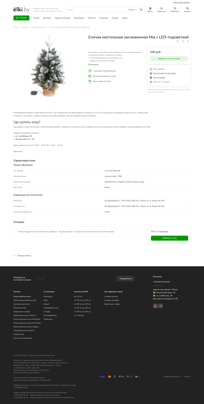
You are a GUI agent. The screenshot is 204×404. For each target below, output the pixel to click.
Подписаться (126, 278)
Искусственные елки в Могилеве (27, 323)
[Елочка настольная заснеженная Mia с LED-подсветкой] (48, 67)
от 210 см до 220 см (82, 308)
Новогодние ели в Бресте (24, 330)
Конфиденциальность (172, 376)
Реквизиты (48, 319)
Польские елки (19, 308)
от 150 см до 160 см (82, 300)
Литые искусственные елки (24, 300)
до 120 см (78, 296)
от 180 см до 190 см (82, 304)
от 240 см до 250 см (82, 311)
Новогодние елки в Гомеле (24, 315)
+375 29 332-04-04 (181, 3)
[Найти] (141, 10)
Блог (46, 300)
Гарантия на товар (111, 304)
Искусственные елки (22, 296)
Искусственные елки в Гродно (25, 327)
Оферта (187, 376)
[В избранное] (177, 41)
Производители (50, 315)
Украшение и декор (21, 311)
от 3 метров (79, 315)
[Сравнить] (183, 41)
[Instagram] (155, 306)
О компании (49, 291)
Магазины (48, 296)
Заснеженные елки (21, 304)
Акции (46, 304)
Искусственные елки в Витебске (26, 319)
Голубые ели (18, 334)
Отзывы (47, 311)
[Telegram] (160, 306)
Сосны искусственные (22, 338)
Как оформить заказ (113, 291)
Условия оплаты (111, 296)
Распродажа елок (51, 308)
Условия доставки (111, 300)
